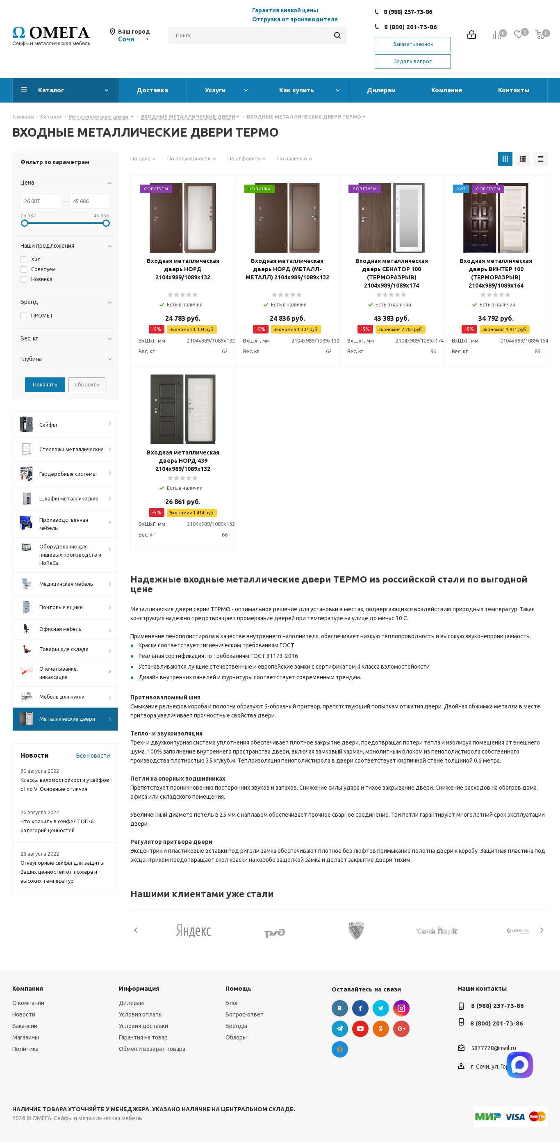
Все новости (93, 755)
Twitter (381, 1008)
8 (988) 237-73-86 (408, 11)
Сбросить (87, 384)
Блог (232, 1003)
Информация (139, 988)
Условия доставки (143, 1026)
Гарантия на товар (143, 1037)
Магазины (25, 1037)
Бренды (236, 1026)
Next (542, 930)
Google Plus (401, 1029)
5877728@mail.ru (493, 1048)
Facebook (360, 1008)
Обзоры (236, 1037)
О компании (28, 1003)
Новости (23, 1014)
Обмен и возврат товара (152, 1049)
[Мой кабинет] (471, 35)
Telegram (340, 1029)
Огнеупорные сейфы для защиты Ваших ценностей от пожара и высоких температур (62, 872)
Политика (25, 1049)
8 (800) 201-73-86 (410, 26)
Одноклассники (381, 1029)
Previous (136, 930)
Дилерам (131, 1003)
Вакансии (24, 1026)
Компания (27, 988)
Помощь (238, 988)
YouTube (360, 1029)
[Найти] (337, 35)
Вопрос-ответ (244, 1014)
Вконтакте (340, 1008)
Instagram (401, 1008)
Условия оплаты (141, 1014)
